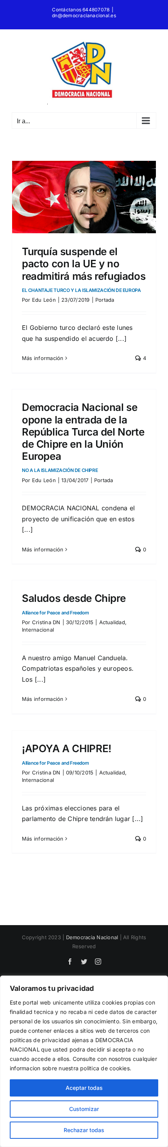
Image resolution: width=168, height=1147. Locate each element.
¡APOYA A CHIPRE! (66, 753)
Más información (43, 358)
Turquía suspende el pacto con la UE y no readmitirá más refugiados (83, 269)
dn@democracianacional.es (84, 15)
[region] (84, 1061)
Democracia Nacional (92, 937)
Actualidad (112, 622)
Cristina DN (46, 622)
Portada (104, 300)
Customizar (84, 1109)
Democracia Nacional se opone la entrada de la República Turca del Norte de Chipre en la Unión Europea (83, 437)
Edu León (44, 300)
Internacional (38, 630)
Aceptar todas (84, 1087)
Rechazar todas (84, 1130)
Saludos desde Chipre (73, 603)
